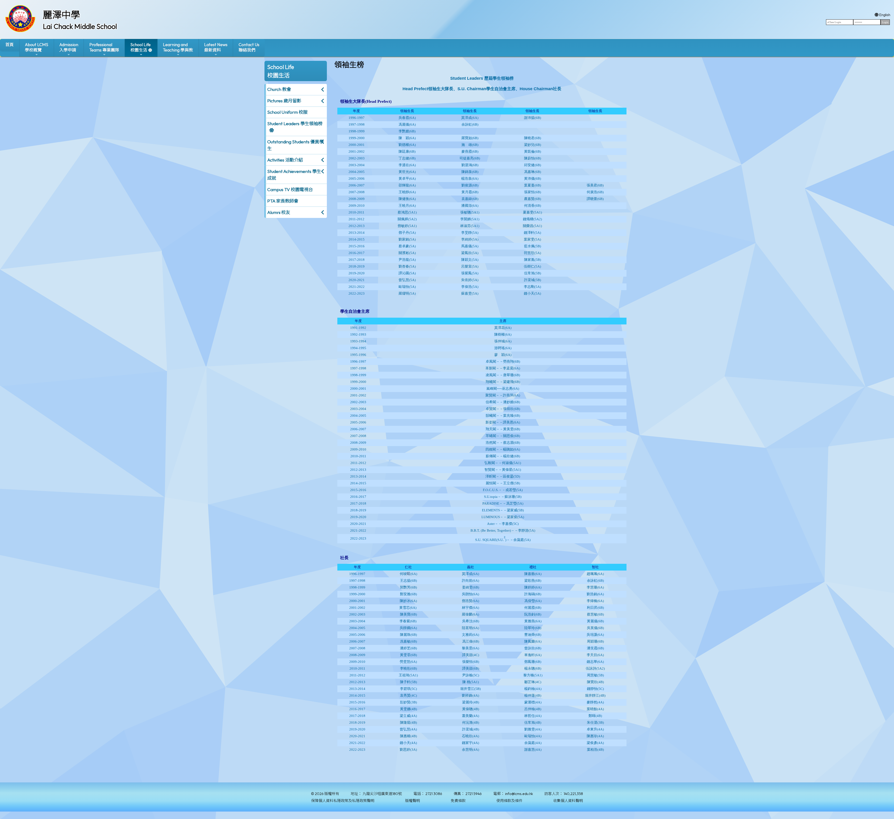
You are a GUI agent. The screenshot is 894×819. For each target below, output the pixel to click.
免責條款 (458, 800)
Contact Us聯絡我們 (249, 47)
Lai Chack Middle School (80, 26)
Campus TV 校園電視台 (290, 189)
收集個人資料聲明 (568, 800)
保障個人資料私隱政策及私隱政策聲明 (342, 800)
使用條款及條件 (509, 800)
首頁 (9, 44)
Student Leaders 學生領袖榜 (294, 123)
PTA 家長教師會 (282, 201)
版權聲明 (412, 800)
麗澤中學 (61, 15)
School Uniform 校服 (287, 112)
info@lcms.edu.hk (519, 793)
